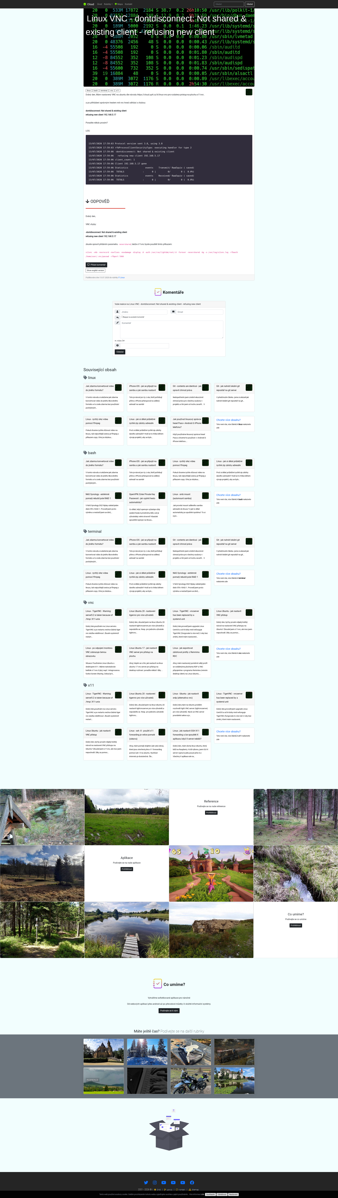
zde (202, 1194)
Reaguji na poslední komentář (133, 317)
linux (89, 90)
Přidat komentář (97, 265)
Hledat (250, 4)
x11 (117, 90)
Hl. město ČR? (120, 341)
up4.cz (169, 1190)
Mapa (120, 4)
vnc (111, 90)
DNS (159, 1190)
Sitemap (195, 1190)
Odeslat (120, 352)
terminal (104, 90)
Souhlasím (210, 1194)
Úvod (99, 4)
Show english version (95, 270)
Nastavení (233, 1194)
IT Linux (121, 277)
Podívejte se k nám (169, 1010)
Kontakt (128, 4)
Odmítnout (222, 1194)
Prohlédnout (211, 813)
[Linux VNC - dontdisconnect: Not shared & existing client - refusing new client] (169, 47)
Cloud (90, 4)
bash (96, 90)
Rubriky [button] (107, 4)
